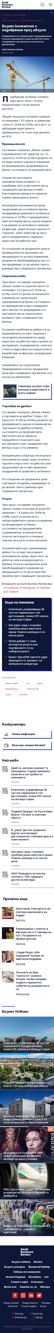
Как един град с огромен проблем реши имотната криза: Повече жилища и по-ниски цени (27, 630)
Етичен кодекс (29, 1306)
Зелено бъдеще (15, 1276)
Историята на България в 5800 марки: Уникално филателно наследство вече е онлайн (23, 1156)
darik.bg (20, 920)
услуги (8, 694)
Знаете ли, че (28, 1286)
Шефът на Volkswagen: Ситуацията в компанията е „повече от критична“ (26, 1229)
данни (39, 683)
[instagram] (23, 1295)
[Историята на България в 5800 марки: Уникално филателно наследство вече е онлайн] (27, 1144)
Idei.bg (39, 1317)
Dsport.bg (37, 1313)
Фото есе (10, 1286)
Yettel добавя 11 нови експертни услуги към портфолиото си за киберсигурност (23, 646)
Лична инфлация (23, 734)
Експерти (35, 1276)
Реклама (46, 1302)
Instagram (29, 587)
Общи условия (11, 1302)
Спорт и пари (19, 1281)
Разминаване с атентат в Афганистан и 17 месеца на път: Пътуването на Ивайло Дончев (33, 933)
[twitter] (39, 1295)
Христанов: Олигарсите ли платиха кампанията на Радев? (33, 912)
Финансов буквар (39, 1266)
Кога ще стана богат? (28, 745)
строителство (32, 689)
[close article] (51, 12)
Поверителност (30, 1302)
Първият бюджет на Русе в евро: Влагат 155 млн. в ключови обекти (25, 1084)
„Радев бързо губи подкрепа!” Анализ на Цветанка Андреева (30, 956)
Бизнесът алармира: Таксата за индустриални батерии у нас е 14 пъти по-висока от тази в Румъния (25, 1119)
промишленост (12, 689)
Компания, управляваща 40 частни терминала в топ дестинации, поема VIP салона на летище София (28, 614)
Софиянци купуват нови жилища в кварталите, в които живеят (33, 389)
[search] (42, 4)
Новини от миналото (27, 1271)
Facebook (12, 587)
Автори (45, 1286)
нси (27, 683)
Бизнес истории (14, 1266)
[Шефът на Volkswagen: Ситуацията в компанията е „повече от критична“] (27, 1218)
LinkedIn (45, 587)
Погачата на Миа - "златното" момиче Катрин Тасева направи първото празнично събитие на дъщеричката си (32, 981)
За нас (43, 1306)
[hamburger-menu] (50, 4)
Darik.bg (19, 1313)
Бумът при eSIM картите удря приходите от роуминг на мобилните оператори (28, 660)
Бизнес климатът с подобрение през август (23, 20)
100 (46, 1276)
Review (38, 1261)
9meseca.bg (22, 994)
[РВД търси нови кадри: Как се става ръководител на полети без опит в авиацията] (27, 1181)
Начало (7, 15)
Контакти (13, 1306)
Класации (37, 1281)
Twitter (13, 591)
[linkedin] (31, 1295)
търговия (23, 694)
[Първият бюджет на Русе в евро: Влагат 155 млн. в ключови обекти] (27, 1071)
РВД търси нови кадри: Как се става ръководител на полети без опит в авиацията (26, 1192)
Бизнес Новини (19, 15)
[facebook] (15, 1295)
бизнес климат (11, 683)
